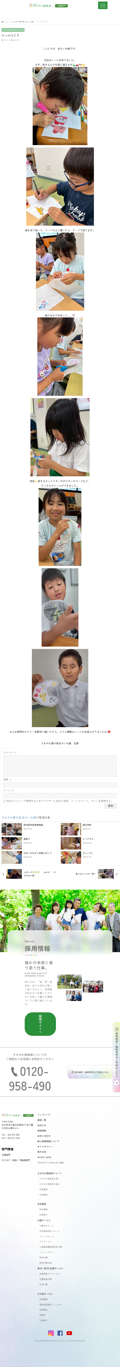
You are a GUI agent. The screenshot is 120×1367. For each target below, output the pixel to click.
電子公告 (41, 1151)
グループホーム (46, 1236)
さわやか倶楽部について (49, 1173)
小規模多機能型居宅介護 (50, 1246)
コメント (9, 752)
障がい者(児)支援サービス (50, 1268)
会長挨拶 (43, 1189)
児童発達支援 (45, 1279)
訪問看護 (43, 1299)
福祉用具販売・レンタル (50, 1304)
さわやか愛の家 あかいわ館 (13, 30)
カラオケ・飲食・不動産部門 (16, 1160)
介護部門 (6, 1154)
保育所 (42, 1315)
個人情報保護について (48, 1141)
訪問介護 (43, 1257)
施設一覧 (41, 1119)
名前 (7, 779)
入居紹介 (43, 1320)
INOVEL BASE (44, 1157)
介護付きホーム (46, 1225)
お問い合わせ (43, 1135)
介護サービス (43, 1220)
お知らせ (41, 1125)
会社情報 (43, 1209)
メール (8, 790)
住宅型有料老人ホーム (49, 1231)
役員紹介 (43, 1214)
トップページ (43, 1114)
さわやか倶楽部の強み (49, 1183)
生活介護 (43, 1284)
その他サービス (45, 1293)
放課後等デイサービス (49, 1273)
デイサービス (45, 1241)
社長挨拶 (43, 1194)
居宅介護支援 (45, 1262)
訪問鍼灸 (43, 1309)
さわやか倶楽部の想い (49, 1178)
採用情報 (41, 1130)
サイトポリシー (45, 1146)
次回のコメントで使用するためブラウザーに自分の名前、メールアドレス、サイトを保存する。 (59, 801)
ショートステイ (46, 1252)
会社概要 (41, 1203)
